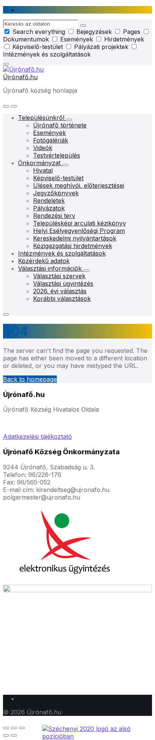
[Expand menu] (14, 106)
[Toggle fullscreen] (14, 728)
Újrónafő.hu (20, 77)
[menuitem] (42, 117)
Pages (131, 31)
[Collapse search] (6, 64)
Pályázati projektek (101, 47)
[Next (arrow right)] (14, 735)
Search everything (39, 31)
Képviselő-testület (38, 47)
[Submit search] (83, 26)
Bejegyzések (94, 31)
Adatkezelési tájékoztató (37, 436)
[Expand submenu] (69, 120)
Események (76, 39)
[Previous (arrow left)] (6, 735)
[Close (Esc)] (6, 728)
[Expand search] (6, 106)
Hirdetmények (123, 39)
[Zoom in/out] (22, 728)
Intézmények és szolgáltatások (47, 54)
